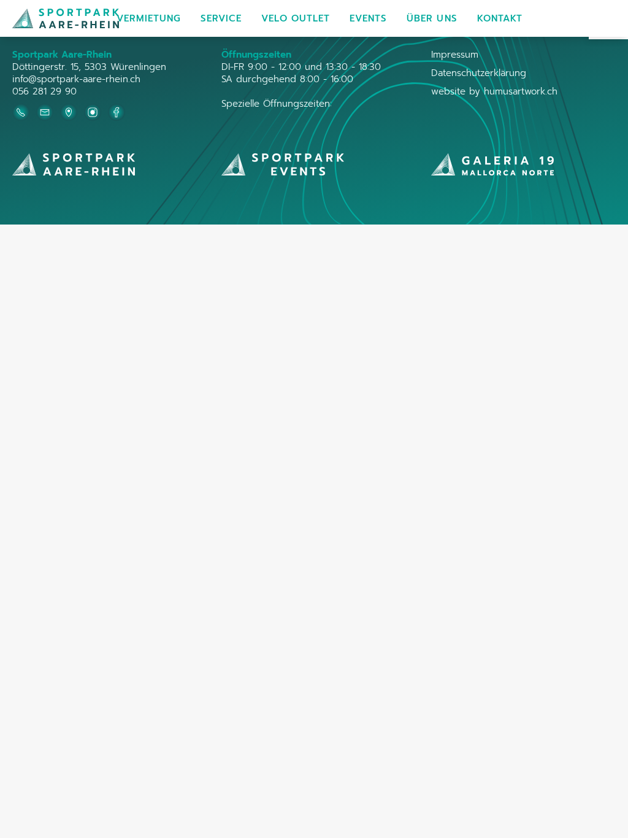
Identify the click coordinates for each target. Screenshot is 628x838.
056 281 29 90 (44, 91)
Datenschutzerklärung (478, 73)
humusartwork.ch (520, 91)
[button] (149, 18)
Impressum (454, 54)
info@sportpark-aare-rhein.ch (76, 79)
